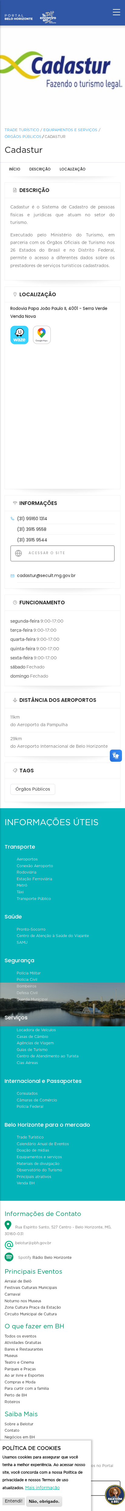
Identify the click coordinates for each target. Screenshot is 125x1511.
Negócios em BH (20, 1437)
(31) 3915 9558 (31, 529)
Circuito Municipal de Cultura (31, 1314)
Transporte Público (34, 899)
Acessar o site (46, 552)
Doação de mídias (33, 1150)
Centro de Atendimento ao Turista (48, 1056)
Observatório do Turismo (39, 1170)
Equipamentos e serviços (39, 1157)
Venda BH (26, 1183)
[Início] (30, 10)
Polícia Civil (27, 979)
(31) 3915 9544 (32, 540)
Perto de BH (16, 1395)
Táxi (20, 892)
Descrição (40, 169)
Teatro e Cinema (19, 1362)
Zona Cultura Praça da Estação (33, 1307)
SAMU (22, 942)
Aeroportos (27, 859)
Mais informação (42, 1488)
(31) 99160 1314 (32, 519)
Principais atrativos (34, 1177)
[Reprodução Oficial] (62, 73)
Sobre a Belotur (19, 1424)
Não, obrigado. (44, 1501)
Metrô (22, 885)
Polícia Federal (30, 1106)
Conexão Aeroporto (35, 866)
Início (14, 169)
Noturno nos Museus (23, 1301)
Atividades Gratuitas (23, 1342)
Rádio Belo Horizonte (52, 1257)
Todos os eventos (20, 1336)
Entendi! (13, 1501)
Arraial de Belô (18, 1281)
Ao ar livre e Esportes (24, 1375)
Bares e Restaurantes (24, 1349)
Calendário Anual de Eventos (43, 1144)
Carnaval (12, 1294)
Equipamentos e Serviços (70, 130)
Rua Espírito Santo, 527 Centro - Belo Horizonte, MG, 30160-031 (58, 1231)
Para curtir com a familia (27, 1388)
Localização (73, 169)
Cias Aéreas (27, 1063)
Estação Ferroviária (34, 879)
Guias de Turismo (32, 1050)
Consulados (27, 1093)
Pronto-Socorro (31, 929)
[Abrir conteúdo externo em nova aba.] (19, 329)
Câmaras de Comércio (37, 1100)
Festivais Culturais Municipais (31, 1288)
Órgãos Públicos (23, 137)
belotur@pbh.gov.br (32, 1243)
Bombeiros (26, 986)
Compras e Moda (20, 1382)
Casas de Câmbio (32, 1037)
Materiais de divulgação (38, 1164)
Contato (12, 1430)
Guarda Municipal (32, 999)
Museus (11, 1356)
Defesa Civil (27, 993)
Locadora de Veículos (36, 1030)
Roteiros (12, 1402)
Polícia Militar (29, 973)
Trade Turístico (22, 130)
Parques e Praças (20, 1369)
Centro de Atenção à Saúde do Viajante (53, 936)
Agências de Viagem (35, 1043)
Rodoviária (26, 872)
